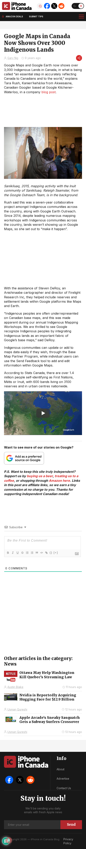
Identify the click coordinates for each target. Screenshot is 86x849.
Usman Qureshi (17, 709)
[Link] (46, 552)
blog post (48, 92)
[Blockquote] (36, 552)
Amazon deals (14, 16)
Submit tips (36, 16)
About (60, 769)
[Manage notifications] (9, 840)
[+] (56, 552)
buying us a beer (40, 476)
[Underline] (17, 552)
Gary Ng (12, 58)
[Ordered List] (27, 552)
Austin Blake (15, 687)
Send (71, 824)
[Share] (79, 58)
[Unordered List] (31, 552)
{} (51, 552)
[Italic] (12, 552)
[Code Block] (41, 552)
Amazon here (59, 481)
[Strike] (22, 552)
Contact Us (64, 788)
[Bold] (7, 552)
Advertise (63, 778)
